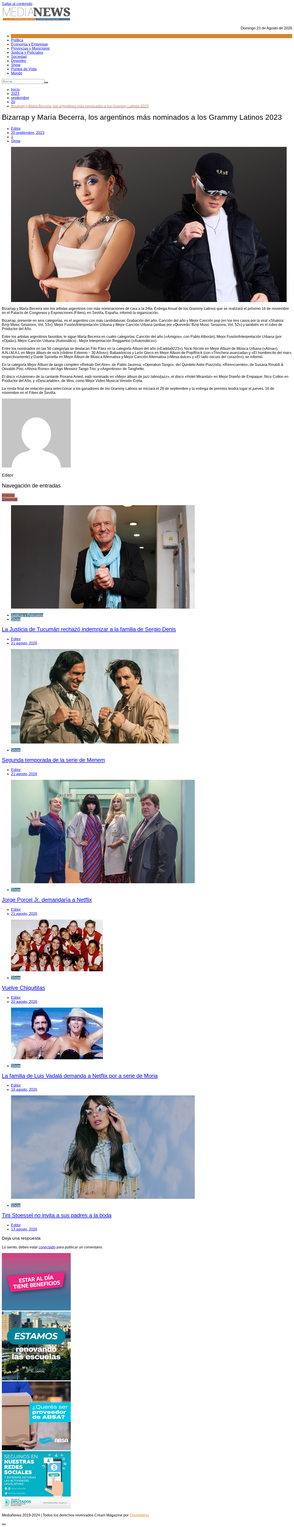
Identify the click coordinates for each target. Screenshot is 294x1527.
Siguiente (9, 499)
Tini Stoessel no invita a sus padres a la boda (56, 1215)
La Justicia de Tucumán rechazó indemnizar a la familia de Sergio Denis (89, 629)
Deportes (18, 61)
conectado (47, 1247)
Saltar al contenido (17, 4)
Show (15, 65)
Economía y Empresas (29, 44)
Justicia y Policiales (27, 52)
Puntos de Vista (24, 69)
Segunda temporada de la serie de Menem (53, 760)
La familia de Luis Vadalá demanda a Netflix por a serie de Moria (80, 1076)
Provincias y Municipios (30, 48)
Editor (16, 129)
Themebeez (139, 1515)
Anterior (8, 495)
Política (17, 40)
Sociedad (19, 57)
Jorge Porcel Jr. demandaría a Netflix (47, 900)
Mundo (16, 73)
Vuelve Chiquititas (23, 988)
